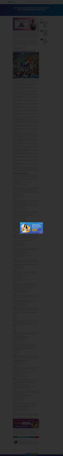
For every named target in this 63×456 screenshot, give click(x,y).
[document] (31, 228)
